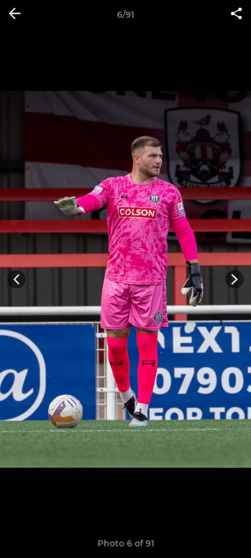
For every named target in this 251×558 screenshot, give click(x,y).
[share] (236, 14)
